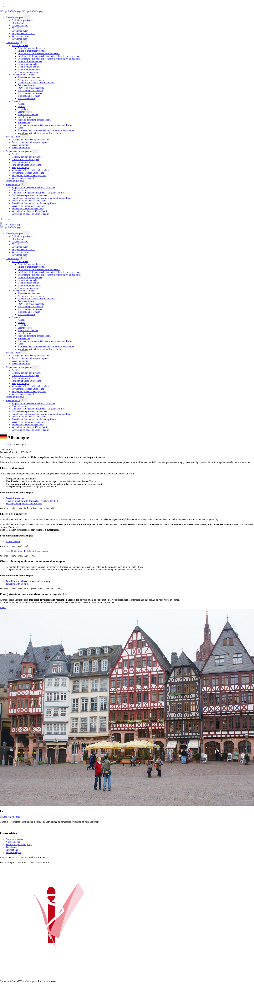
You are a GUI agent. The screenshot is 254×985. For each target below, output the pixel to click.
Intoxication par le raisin (29, 96)
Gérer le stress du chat (28, 64)
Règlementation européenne (19, 151)
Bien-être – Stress (20, 45)
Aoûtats (21, 106)
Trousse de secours (26, 98)
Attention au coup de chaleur (31, 80)
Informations (12, 850)
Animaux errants (19, 190)
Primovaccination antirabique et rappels (30, 142)
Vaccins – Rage (13, 136)
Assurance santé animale (29, 77)
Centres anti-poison (27, 85)
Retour (3, 607)
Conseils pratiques (14, 17)
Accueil (9, 444)
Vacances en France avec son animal (29, 206)
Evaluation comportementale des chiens (30, 195)
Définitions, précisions (22, 20)
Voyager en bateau (20, 36)
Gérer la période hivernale (30, 61)
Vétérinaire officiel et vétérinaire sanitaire (31, 170)
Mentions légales (13, 852)
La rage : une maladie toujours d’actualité (31, 139)
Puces (20, 127)
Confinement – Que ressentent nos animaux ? (39, 53)
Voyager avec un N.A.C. (23, 33)
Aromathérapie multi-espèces (31, 48)
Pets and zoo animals (15, 498)
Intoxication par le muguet (30, 93)
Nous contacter (13, 842)
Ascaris (21, 104)
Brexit (14, 154)
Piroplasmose (24, 122)
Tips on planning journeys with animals (24, 503)
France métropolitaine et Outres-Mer (28, 200)
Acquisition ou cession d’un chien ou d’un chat (33, 187)
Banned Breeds (13, 541)
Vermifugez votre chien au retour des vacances (39, 133)
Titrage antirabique (20, 167)
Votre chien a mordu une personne (28, 208)
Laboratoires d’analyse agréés (25, 159)
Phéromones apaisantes (28, 72)
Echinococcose (25, 112)
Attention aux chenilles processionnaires (36, 82)
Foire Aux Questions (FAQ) (19, 844)
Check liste (17, 28)
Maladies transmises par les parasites (34, 119)
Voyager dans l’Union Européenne (28, 173)
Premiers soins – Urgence (23, 74)
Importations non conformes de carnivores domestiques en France (42, 198)
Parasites (16, 101)
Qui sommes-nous (14, 839)
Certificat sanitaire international (26, 157)
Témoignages (12, 847)
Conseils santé (12, 42)
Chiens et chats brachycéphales (32, 51)
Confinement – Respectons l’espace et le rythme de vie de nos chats (49, 56)
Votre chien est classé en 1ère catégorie (30, 211)
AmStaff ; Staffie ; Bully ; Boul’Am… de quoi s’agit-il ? (38, 192)
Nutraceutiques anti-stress (29, 69)
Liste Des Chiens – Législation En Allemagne (27, 551)
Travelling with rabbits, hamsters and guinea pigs (28, 581)
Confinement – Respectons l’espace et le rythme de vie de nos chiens (49, 58)
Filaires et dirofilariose (28, 114)
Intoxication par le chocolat (30, 90)
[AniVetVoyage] (10, 224)
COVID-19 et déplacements (31, 88)
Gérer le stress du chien (28, 66)
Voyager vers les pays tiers (24, 178)
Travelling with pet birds (17, 584)
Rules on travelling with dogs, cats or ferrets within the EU (33, 501)
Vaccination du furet (21, 147)
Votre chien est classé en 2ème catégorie (30, 214)
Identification (18, 23)
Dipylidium (23, 109)
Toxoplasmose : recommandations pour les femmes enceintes (46, 130)
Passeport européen (21, 162)
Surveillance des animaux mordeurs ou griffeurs (34, 203)
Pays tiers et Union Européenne (26, 165)
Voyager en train (19, 39)
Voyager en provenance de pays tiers (29, 175)
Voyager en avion (20, 31)
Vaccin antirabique (20, 145)
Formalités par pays (15, 180)
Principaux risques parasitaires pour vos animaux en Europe (45, 125)
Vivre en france (13, 184)
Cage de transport (20, 25)
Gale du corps (24, 117)
